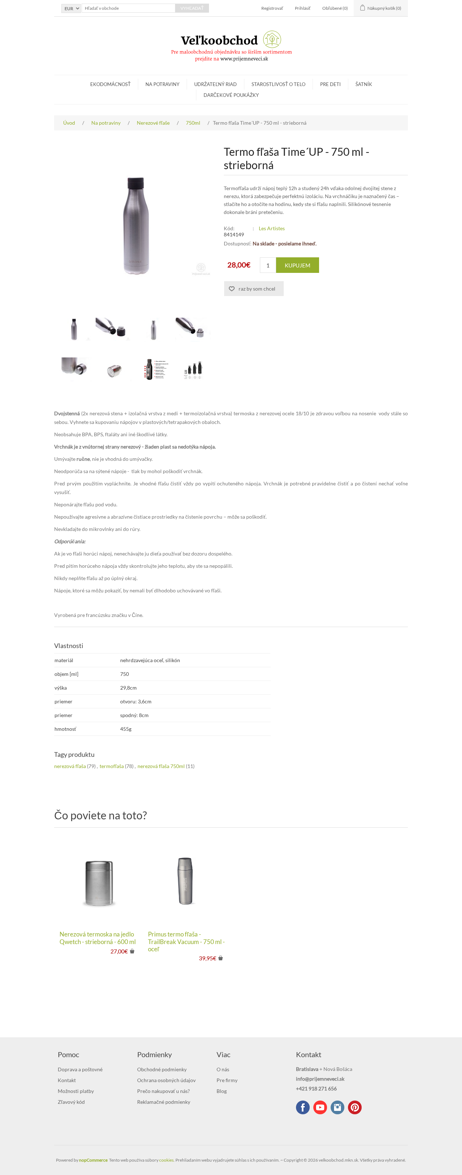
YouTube (320, 1107)
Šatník (364, 84)
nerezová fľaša (70, 766)
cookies (166, 1160)
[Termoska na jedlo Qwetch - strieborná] (98, 881)
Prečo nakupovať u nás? (163, 1091)
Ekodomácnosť (110, 84)
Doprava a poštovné (80, 1069)
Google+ (355, 1107)
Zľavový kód (71, 1102)
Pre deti (330, 84)
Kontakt (67, 1080)
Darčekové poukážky (231, 95)
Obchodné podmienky (162, 1069)
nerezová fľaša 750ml (161, 766)
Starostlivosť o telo (278, 84)
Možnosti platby (76, 1091)
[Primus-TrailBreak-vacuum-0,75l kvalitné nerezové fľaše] (186, 881)
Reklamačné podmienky (163, 1102)
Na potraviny (162, 84)
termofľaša (112, 766)
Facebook (303, 1107)
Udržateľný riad (215, 84)
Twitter (337, 1107)
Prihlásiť (303, 8)
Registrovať (272, 8)
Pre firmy (227, 1080)
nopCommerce (93, 1160)
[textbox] (128, 8)
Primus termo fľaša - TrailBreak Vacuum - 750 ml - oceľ (186, 942)
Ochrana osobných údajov (166, 1080)
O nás (223, 1069)
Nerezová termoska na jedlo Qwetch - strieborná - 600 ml (98, 938)
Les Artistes (272, 228)
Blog (222, 1091)
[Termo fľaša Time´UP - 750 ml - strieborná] (74, 330)
